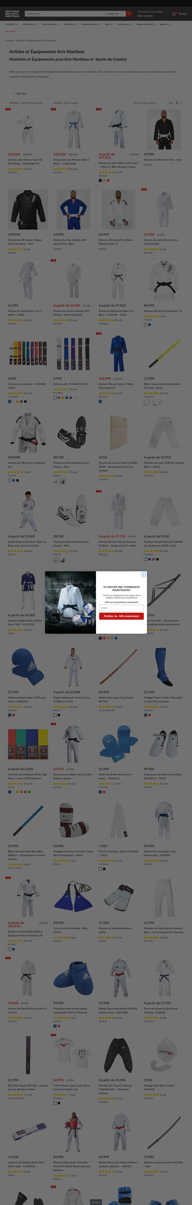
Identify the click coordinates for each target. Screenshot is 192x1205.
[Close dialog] (143, 574)
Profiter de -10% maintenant (121, 616)
